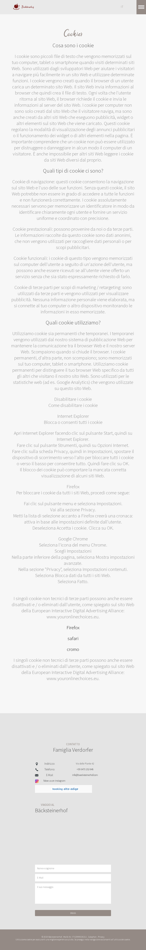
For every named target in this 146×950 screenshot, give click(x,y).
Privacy (101, 937)
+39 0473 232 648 (85, 769)
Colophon (92, 937)
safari (73, 638)
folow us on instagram (54, 780)
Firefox (73, 627)
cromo (73, 649)
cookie (29, 939)
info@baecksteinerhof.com (85, 775)
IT (122, 7)
